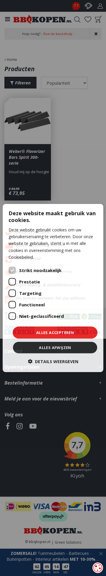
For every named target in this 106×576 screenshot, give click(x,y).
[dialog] (53, 288)
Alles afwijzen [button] (55, 347)
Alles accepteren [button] (55, 332)
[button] (53, 361)
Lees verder (46, 257)
